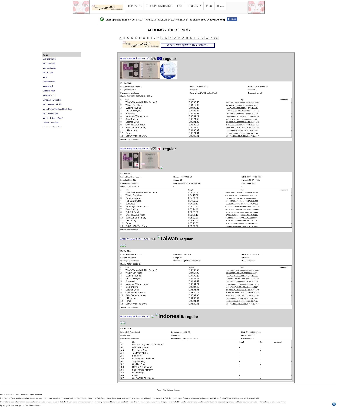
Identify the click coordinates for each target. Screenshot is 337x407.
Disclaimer (170, 390)
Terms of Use (161, 390)
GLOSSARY (194, 6)
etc (215, 37)
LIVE (180, 6)
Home (220, 6)
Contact (177, 390)
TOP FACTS (134, 6)
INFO (209, 6)
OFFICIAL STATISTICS (159, 6)
